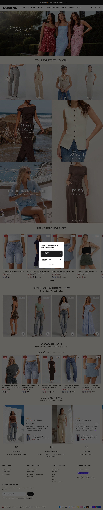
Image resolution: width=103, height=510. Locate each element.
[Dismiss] (62, 244)
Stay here (51, 264)
